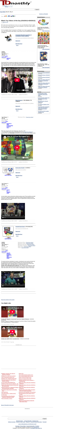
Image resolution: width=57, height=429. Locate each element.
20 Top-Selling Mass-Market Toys (8, 382)
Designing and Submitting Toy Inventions (27, 392)
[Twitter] (7, 16)
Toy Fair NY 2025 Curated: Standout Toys (43, 112)
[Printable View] (4, 16)
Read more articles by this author (7, 299)
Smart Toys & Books (28, 132)
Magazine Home (19, 420)
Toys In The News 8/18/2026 (44, 72)
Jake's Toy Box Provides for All (25, 377)
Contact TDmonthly (28, 420)
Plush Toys (21, 373)
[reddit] (14, 16)
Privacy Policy (23, 426)
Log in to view (29, 117)
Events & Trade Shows (20, 421)
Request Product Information (36, 421)
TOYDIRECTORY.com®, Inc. (36, 428)
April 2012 (2, 11)
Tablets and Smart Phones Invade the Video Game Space (26, 401)
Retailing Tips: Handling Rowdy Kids (9, 378)
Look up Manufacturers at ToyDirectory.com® (27, 424)
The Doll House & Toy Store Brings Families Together (9, 380)
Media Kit (28, 421)
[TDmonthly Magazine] (16, 7)
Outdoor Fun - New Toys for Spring (9, 375)
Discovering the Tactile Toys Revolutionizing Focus (43, 98)
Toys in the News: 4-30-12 (7, 398)
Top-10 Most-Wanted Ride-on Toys (26, 376)
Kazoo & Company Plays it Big (25, 378)
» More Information (46, 30)
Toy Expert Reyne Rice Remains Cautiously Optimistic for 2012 (8, 397)
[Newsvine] (13, 16)
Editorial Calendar (12, 421)
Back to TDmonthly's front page (7, 405)
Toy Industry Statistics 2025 (43, 104)
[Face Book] (9, 16)
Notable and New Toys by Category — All (10, 383)
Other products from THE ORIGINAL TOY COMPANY (25, 103)
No (13, 324)
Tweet (17, 45)
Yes (11, 324)
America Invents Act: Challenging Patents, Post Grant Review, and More (10, 388)
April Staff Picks (5, 392)
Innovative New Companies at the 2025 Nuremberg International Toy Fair (43, 107)
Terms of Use (36, 427)
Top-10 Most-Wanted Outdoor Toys (26, 374)
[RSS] (6, 16)
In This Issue (4, 394)
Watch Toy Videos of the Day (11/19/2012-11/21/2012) (44, 80)
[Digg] (10, 16)
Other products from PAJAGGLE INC (22, 228)
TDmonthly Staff (5, 22)
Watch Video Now (8, 175)
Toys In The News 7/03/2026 (44, 75)
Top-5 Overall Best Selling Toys (8, 377)
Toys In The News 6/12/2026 (44, 77)
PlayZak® (45, 421)
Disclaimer (17, 426)
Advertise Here (35, 420)
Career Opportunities (30, 426)
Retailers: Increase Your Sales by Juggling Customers (8, 374)
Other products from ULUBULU (21, 169)
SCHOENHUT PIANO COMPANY (22, 36)
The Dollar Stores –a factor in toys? (9, 393)
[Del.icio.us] (11, 16)
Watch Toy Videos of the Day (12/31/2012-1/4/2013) (44, 87)
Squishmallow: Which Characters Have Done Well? (42, 94)
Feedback (37, 426)
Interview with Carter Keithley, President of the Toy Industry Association (27, 390)
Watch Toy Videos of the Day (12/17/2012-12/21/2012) (44, 84)
